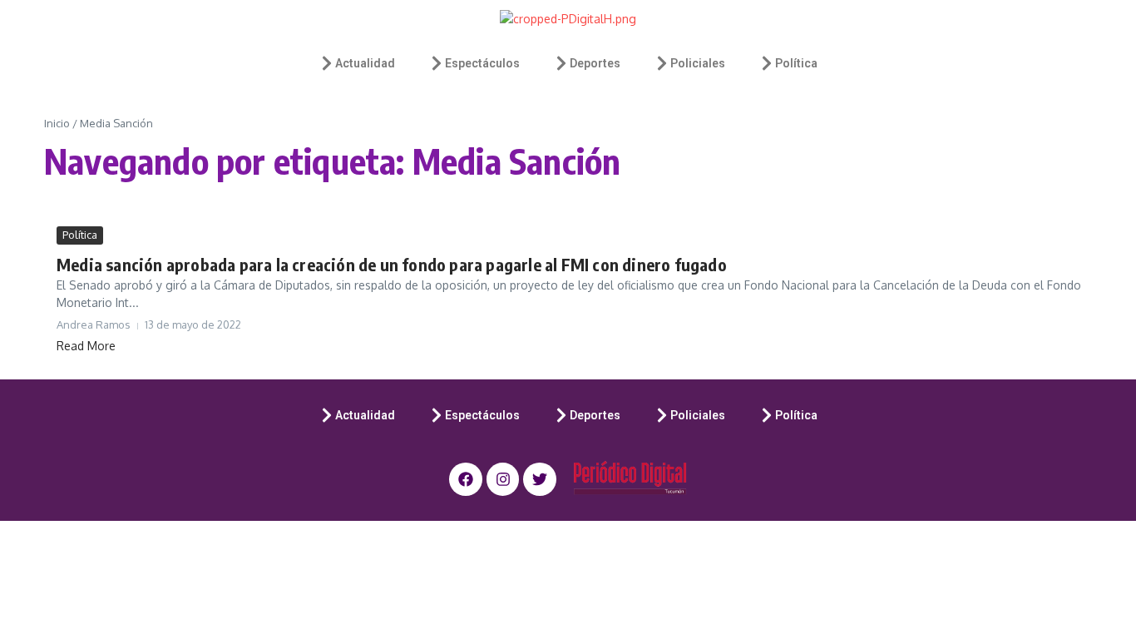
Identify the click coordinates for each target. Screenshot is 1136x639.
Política (796, 63)
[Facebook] (465, 479)
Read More (86, 346)
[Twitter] (539, 479)
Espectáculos (482, 63)
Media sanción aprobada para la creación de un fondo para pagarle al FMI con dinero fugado (392, 264)
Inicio (57, 123)
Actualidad (365, 63)
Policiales (697, 63)
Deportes (595, 63)
